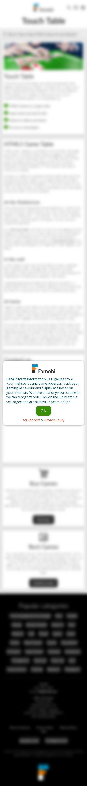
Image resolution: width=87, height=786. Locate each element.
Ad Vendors (31, 420)
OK (43, 411)
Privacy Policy (54, 420)
